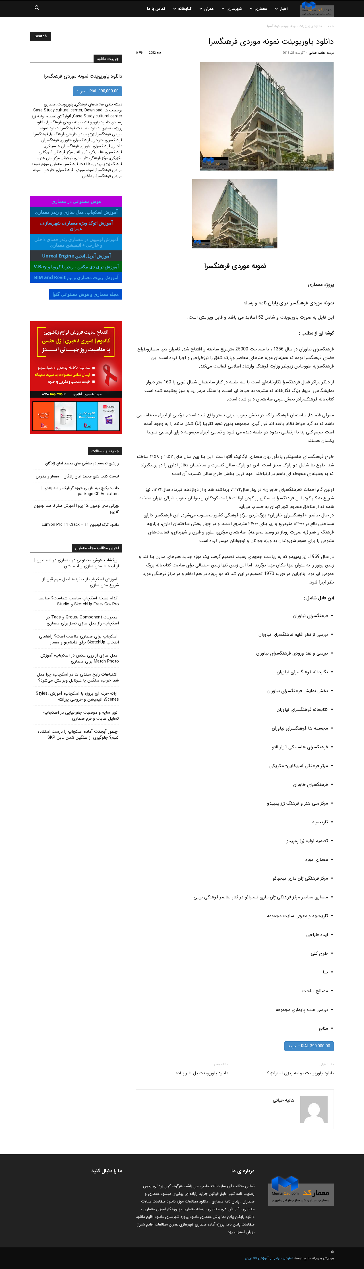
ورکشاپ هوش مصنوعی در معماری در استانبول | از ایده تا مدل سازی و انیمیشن (76, 563)
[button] (37, 9)
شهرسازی (234, 9)
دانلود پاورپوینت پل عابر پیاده (202, 1073)
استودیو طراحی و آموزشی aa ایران (269, 1258)
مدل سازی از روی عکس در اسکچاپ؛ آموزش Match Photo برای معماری (79, 658)
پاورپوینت (65, 104)
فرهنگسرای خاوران (75, 140)
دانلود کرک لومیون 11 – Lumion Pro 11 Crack (80, 525)
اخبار (284, 9)
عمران (209, 9)
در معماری (76, 212)
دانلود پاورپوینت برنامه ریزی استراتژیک (299, 1073)
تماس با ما (156, 9)
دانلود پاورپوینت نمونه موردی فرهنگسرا (78, 122)
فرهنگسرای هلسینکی (62, 146)
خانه (331, 26)
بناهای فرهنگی (86, 104)
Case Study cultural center (57, 110)
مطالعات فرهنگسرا (78, 164)
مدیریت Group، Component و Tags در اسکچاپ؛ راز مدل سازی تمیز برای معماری (82, 620)
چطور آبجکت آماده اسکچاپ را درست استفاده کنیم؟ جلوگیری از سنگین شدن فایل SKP (78, 734)
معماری (261, 9)
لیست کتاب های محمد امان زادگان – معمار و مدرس (77, 476)
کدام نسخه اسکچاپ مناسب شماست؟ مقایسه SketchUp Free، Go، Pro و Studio (78, 601)
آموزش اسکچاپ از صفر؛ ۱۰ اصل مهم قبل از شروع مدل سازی (81, 582)
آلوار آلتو (64, 116)
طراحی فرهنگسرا (63, 134)
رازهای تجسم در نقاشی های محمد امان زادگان (82, 463)
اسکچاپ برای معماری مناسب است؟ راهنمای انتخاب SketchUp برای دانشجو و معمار (79, 639)
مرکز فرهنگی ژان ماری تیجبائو (85, 158)
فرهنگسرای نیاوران (95, 146)
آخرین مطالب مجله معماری (97, 548)
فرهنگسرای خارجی (107, 140)
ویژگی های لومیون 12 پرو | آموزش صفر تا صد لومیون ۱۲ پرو (76, 509)
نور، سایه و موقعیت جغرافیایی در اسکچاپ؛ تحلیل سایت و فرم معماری (81, 715)
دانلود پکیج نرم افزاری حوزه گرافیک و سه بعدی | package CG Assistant (80, 491)
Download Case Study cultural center (97, 113)
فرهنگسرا (41, 134)
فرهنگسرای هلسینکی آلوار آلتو (98, 152)
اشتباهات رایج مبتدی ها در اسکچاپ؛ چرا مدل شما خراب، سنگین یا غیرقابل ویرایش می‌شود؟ (78, 677)
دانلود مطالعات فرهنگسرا (80, 128)
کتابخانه (184, 9)
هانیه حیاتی (317, 53)
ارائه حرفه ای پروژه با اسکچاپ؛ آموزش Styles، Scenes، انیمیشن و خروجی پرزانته (77, 696)
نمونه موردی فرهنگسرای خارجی (69, 170)
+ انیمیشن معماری (76, 242)
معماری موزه (52, 164)
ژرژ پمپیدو (86, 134)
